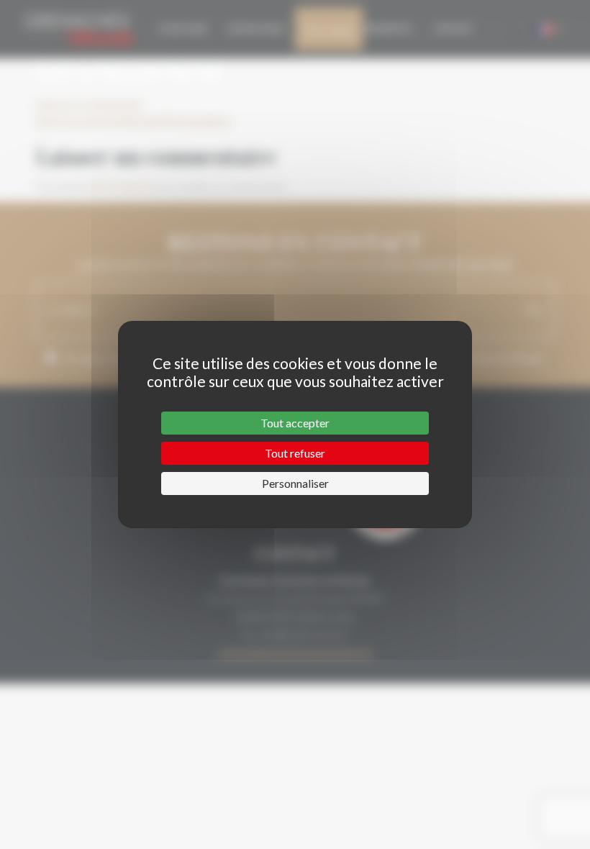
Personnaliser (295, 483)
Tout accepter (295, 423)
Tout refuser (295, 453)
